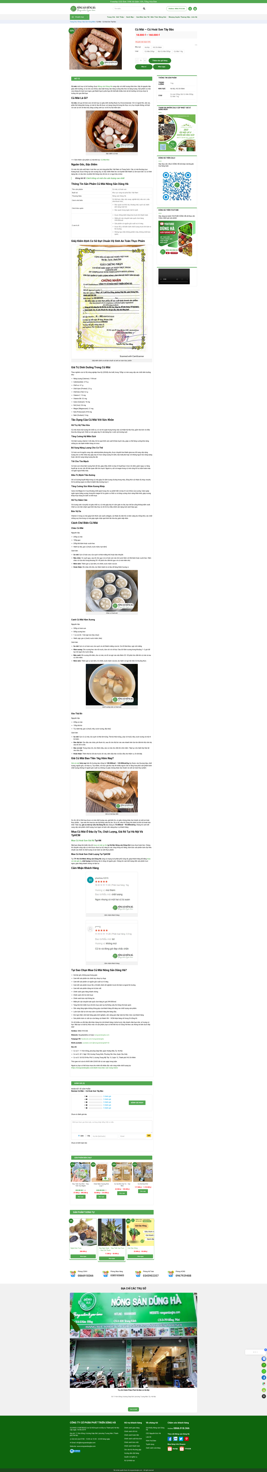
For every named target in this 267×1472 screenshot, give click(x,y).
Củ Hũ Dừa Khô (143, 1184)
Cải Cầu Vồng (133, 1248)
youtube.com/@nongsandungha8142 (96, 1043)
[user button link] (190, 9)
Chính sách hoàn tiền (131, 1435)
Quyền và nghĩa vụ (130, 1457)
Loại (136, 51)
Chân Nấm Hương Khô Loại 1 (101, 1185)
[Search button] (144, 9)
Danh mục (130, 17)
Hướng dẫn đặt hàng (131, 1453)
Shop (79, 22)
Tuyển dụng (150, 1444)
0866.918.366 (181, 1428)
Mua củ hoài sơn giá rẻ (82, 840)
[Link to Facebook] (170, 1439)
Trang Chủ (111, 17)
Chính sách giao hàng (131, 1428)
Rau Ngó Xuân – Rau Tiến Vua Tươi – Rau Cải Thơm (111, 1249)
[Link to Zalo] (175, 1439)
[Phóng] (72, 67)
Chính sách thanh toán (132, 1446)
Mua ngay (80, 1196)
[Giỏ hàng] (195, 9)
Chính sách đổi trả (130, 1431)
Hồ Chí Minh (180, 89)
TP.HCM (188, 1449)
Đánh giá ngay (137, 1103)
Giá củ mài (75, 763)
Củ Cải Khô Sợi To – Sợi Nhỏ (122, 1185)
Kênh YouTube (151, 1441)
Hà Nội (172, 89)
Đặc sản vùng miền (89, 22)
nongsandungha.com (101, 1035)
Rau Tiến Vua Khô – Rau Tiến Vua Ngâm (80, 1185)
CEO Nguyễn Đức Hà (153, 1433)
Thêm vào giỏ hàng (159, 61)
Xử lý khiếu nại (129, 1460)
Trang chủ (73, 22)
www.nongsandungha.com (86, 1446)
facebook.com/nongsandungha (92, 1039)
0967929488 (183, 1275)
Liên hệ (148, 1437)
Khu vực (138, 47)
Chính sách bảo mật (131, 1442)
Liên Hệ (194, 17)
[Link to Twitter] (181, 1439)
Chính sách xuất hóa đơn (133, 1439)
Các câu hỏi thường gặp (132, 1450)
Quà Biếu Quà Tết (143, 17)
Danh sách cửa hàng (153, 1448)
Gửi (149, 1135)
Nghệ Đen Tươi (76, 1248)
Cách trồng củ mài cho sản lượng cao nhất (105, 178)
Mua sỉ (143, 67)
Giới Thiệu (120, 17)
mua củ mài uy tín (100, 845)
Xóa (196, 45)
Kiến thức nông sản (158, 17)
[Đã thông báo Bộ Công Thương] (75, 1451)
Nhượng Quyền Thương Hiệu (179, 17)
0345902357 (151, 1275)
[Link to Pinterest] (187, 1439)
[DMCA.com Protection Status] (92, 1451)
